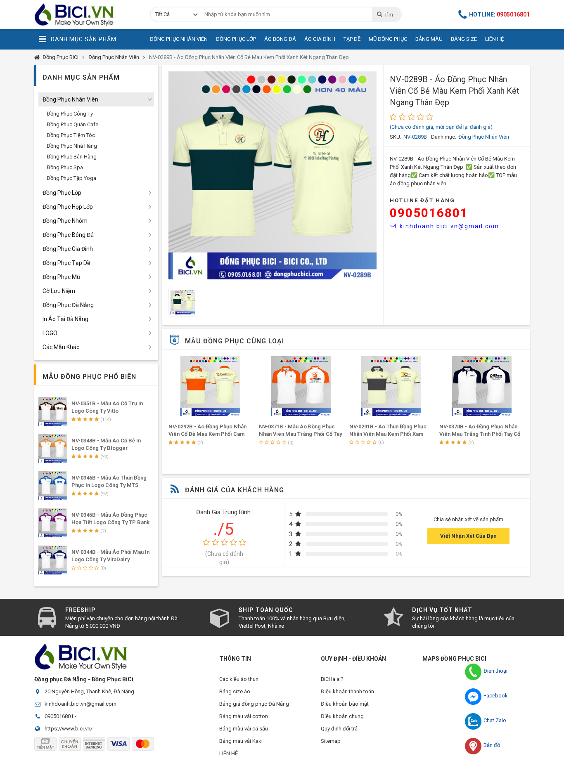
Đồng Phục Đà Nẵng (68, 305)
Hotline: (499, 14)
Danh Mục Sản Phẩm (83, 39)
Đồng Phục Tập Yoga (71, 178)
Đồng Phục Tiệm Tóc (71, 135)
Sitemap (331, 741)
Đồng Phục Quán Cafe (72, 124)
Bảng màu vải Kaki (241, 741)
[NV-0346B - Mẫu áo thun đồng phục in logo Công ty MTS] (52, 485)
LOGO (50, 333)
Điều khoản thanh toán (347, 691)
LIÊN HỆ (228, 753)
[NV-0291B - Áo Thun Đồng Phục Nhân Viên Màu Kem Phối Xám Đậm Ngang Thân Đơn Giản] (391, 386)
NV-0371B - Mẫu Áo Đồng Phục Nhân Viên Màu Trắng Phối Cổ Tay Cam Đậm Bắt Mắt (300, 433)
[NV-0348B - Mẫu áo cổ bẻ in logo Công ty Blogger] (52, 448)
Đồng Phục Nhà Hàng (72, 146)
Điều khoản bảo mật (345, 704)
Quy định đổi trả (339, 728)
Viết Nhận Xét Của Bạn (468, 536)
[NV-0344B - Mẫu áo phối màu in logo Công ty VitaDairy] (52, 560)
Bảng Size (464, 39)
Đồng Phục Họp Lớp (68, 206)
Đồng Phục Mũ (61, 277)
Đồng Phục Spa (65, 167)
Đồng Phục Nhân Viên (179, 39)
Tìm (388, 15)
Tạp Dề (352, 39)
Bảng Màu (429, 39)
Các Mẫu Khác (61, 347)
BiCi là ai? (332, 679)
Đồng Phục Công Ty (70, 114)
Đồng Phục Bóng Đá (68, 235)
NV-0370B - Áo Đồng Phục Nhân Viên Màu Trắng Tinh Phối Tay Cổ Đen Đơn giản (479, 433)
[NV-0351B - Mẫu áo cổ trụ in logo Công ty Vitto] (52, 411)
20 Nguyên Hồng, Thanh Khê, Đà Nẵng (89, 691)
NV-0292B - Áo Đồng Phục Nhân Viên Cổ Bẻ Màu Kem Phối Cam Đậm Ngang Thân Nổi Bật (207, 433)
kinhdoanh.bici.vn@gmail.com (449, 226)
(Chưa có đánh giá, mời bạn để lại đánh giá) (441, 127)
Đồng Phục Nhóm (65, 220)
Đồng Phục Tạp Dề (66, 263)
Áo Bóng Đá (280, 39)
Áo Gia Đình (319, 39)
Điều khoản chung (342, 716)
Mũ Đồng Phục (388, 39)
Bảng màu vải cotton (243, 716)
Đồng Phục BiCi (60, 57)
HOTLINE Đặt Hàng (422, 200)
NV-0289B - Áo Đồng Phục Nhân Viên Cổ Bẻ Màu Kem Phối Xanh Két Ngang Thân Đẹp (249, 57)
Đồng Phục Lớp (236, 39)
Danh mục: (443, 137)
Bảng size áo (234, 691)
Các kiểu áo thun (238, 679)
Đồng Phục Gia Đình (68, 249)
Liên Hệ (494, 39)
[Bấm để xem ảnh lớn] (272, 175)
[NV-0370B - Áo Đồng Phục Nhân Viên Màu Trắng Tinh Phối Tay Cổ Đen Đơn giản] (481, 386)
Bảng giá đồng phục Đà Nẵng (254, 704)
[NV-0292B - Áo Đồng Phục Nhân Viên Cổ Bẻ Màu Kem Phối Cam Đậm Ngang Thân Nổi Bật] (210, 386)
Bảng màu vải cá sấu (243, 728)
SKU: (395, 137)
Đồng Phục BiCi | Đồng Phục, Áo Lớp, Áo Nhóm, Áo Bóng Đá (85, 14)
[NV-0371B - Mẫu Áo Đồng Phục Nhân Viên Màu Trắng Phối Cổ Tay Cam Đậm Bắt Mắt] (301, 386)
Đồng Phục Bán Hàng (72, 157)
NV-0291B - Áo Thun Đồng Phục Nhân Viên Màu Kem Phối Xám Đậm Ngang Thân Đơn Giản (388, 433)
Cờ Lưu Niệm (59, 291)
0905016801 (429, 213)
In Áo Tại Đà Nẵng (65, 319)
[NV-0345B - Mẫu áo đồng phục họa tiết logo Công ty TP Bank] (52, 522)
